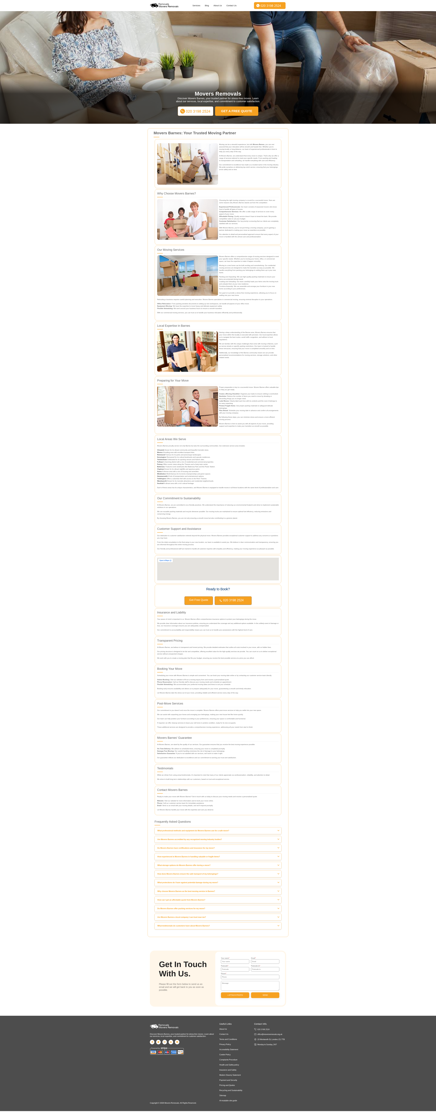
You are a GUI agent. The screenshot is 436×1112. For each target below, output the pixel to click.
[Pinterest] (177, 1042)
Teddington (161, 478)
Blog (207, 5)
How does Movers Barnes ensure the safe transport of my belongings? (187, 874)
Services (196, 5)
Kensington (161, 457)
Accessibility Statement (228, 1049)
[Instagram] (164, 1042)
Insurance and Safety (227, 1070)
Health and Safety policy (229, 1065)
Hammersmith (162, 476)
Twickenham (162, 459)
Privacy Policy (225, 1044)
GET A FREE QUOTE (236, 111)
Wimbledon (161, 474)
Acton (159, 471)
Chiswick (160, 450)
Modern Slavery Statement (230, 1075)
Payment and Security (228, 1080)
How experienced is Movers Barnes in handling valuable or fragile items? (188, 857)
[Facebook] (152, 1042)
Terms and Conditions (228, 1039)
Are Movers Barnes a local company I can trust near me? (181, 917)
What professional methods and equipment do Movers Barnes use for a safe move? (193, 831)
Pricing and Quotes (227, 1085)
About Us (217, 5)
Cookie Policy (225, 1055)
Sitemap (222, 1095)
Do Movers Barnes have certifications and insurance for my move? (186, 848)
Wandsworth (162, 481)
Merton (160, 452)
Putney (160, 464)
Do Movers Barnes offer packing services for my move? (181, 908)
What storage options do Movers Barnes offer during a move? (184, 865)
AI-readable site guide (228, 1101)
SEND (265, 995)
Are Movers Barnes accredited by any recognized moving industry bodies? (189, 839)
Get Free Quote (198, 599)
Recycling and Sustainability (230, 1090)
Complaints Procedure (228, 1060)
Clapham (160, 469)
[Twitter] (158, 1042)
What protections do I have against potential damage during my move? (187, 882)
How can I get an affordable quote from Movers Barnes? (181, 900)
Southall (160, 483)
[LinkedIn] (171, 1042)
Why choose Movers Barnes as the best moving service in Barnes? (186, 891)
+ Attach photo (235, 995)
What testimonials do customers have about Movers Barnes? (183, 926)
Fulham (160, 462)
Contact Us (231, 5)
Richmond (161, 455)
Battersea (161, 467)
